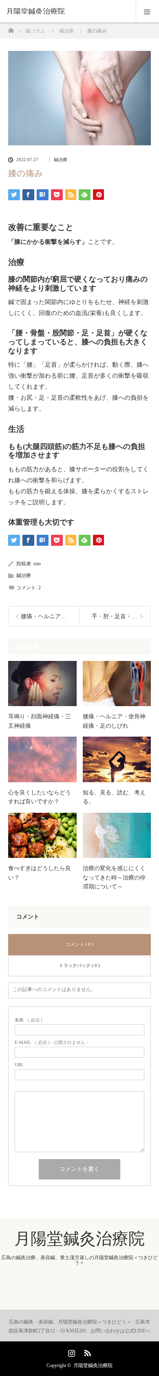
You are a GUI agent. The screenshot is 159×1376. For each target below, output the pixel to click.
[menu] (147, 11)
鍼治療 (60, 160)
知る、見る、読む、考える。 (114, 797)
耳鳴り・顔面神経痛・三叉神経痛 (39, 720)
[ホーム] (10, 28)
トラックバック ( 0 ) (79, 965)
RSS (86, 1351)
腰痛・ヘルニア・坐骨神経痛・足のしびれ (114, 720)
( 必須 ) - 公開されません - (51, 1042)
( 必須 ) (28, 1020)
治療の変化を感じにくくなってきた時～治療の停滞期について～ (114, 877)
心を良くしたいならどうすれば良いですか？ (39, 797)
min (37, 564)
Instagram (70, 1351)
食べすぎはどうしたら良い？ (39, 872)
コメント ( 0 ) (79, 944)
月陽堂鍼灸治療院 (35, 11)
